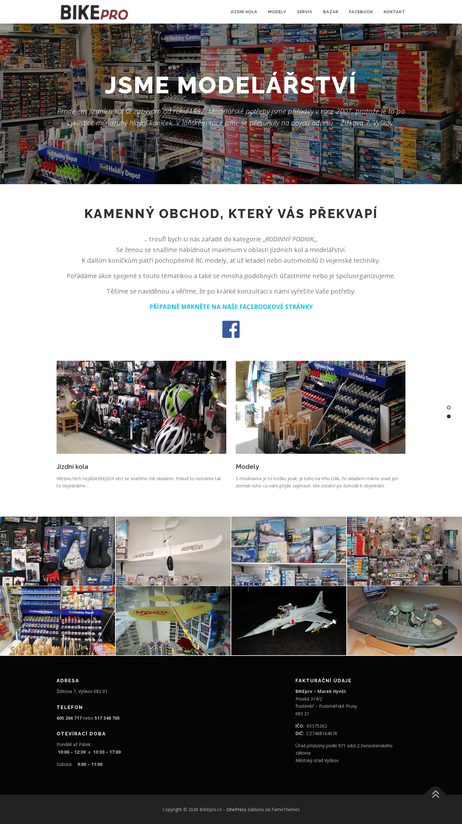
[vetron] (173, 621)
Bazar (330, 11)
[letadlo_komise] (173, 551)
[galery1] (289, 551)
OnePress (236, 809)
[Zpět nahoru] (435, 794)
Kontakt (394, 11)
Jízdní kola (243, 11)
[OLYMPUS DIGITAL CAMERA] (289, 621)
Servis (304, 11)
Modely (277, 11)
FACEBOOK (361, 11)
